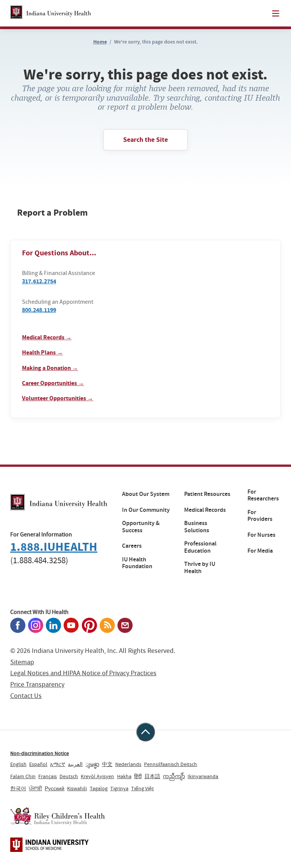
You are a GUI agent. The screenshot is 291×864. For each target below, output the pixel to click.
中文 (107, 764)
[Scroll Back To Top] (145, 732)
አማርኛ (57, 764)
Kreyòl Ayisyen (97, 776)
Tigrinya (119, 788)
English (18, 764)
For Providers (259, 516)
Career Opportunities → (53, 383)
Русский (54, 788)
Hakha (124, 776)
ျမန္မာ (92, 764)
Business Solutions (196, 527)
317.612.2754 (39, 281)
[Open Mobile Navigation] (276, 13)
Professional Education (200, 547)
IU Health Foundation (137, 563)
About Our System (145, 494)
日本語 (152, 776)
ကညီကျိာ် (174, 776)
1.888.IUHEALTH (53, 547)
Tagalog (99, 788)
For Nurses (261, 534)
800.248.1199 (39, 310)
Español (38, 764)
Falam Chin (23, 776)
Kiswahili (77, 788)
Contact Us (26, 696)
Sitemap (22, 662)
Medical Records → (47, 337)
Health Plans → (42, 352)
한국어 (18, 788)
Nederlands (128, 764)
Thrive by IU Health (199, 568)
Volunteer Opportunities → (57, 398)
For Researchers (263, 495)
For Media (260, 550)
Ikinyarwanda (203, 776)
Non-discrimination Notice (39, 753)
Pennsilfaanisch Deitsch (170, 764)
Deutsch (68, 776)
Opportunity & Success (141, 527)
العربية (75, 764)
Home (100, 41)
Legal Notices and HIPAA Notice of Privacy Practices (83, 673)
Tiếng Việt (142, 788)
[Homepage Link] (50, 13)
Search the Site (145, 139)
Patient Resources (207, 494)
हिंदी (138, 776)
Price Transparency (37, 684)
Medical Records (205, 510)
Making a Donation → (50, 368)
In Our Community (146, 510)
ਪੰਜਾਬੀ (35, 788)
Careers (132, 545)
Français (47, 776)
